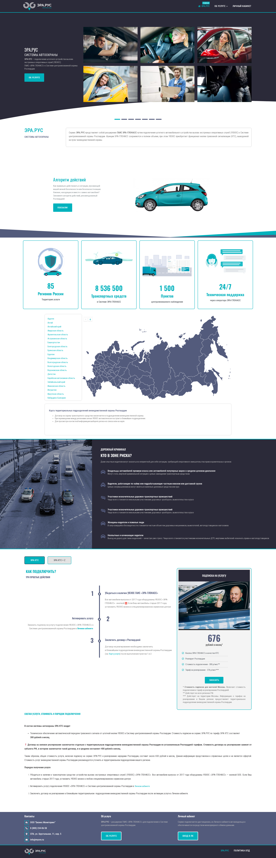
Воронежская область (57, 370)
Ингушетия (52, 390)
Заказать (214, 680)
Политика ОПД (242, 850)
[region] (138, 64)
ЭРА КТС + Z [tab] (59, 560)
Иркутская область (56, 394)
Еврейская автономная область (61, 378)
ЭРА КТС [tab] (34, 560)
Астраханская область (57, 338)
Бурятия (51, 354)
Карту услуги (114, 654)
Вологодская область (57, 366)
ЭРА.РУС (205, 5)
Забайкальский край (56, 382)
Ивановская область (56, 386)
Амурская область (56, 331)
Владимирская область (58, 358)
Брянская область (55, 350)
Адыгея (51, 319)
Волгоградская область (58, 362)
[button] (110, 45)
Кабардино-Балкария (57, 398)
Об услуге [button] (219, 6)
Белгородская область (57, 346)
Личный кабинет (242, 6)
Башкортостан (54, 342)
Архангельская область (58, 334)
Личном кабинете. (142, 786)
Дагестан (52, 374)
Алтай (50, 323)
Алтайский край (54, 326)
